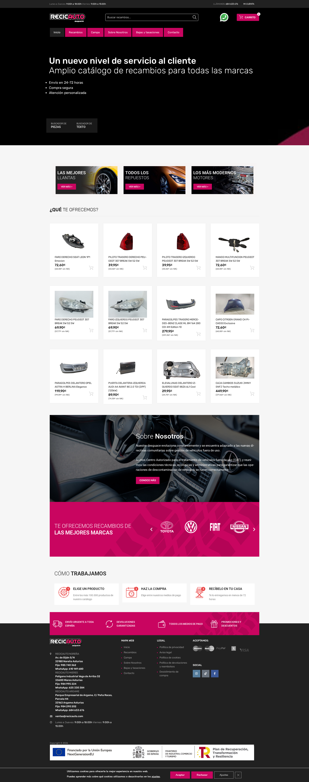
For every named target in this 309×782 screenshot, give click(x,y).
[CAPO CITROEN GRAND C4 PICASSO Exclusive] (235, 304)
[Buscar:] (151, 17)
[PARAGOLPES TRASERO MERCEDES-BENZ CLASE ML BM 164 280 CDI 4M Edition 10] (181, 304)
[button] (151, 529)
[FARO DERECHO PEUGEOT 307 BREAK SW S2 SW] (74, 304)
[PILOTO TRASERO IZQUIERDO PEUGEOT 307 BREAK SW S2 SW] (181, 241)
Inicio (57, 32)
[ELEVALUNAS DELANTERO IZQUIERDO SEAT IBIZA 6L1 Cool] (181, 367)
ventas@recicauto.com (69, 716)
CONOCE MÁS (147, 480)
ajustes (156, 776)
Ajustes (224, 775)
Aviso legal (166, 652)
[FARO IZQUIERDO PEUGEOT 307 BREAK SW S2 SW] (127, 304)
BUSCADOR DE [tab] (58, 125)
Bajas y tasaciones (147, 32)
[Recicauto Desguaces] (65, 18)
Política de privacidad (172, 647)
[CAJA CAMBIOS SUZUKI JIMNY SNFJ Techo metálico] (235, 367)
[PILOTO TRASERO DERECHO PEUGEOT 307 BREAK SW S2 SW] (127, 241)
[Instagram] (196, 673)
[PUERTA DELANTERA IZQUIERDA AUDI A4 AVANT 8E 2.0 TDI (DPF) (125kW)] (127, 367)
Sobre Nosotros (118, 32)
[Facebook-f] (215, 673)
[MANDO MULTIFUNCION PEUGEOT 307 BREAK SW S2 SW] (235, 241)
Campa (95, 32)
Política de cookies (170, 657)
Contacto (173, 32)
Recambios (76, 32)
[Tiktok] (205, 673)
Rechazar (202, 775)
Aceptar (180, 775)
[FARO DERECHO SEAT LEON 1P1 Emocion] (74, 241)
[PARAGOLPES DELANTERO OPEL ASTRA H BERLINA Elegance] (74, 367)
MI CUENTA (248, 4)
